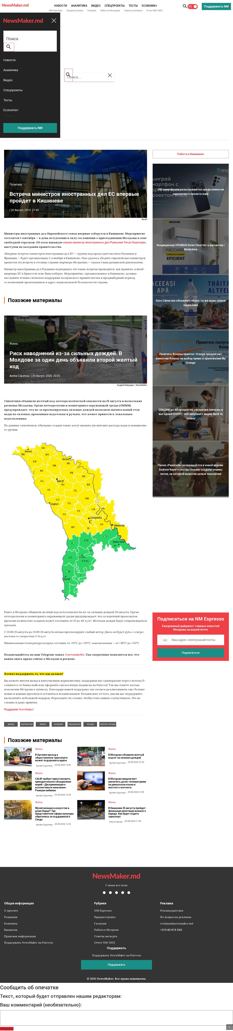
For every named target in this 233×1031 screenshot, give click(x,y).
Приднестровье (75, 10)
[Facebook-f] (104, 892)
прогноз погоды (107, 724)
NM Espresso (55, 10)
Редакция (10, 917)
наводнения (74, 724)
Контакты (10, 923)
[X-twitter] (110, 892)
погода (90, 724)
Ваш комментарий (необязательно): (41, 1005)
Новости (60, 5)
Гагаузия (91, 10)
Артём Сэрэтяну (20, 375)
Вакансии (10, 929)
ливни (43, 724)
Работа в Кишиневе (190, 154)
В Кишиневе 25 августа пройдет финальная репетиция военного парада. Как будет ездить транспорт (127, 812)
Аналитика (79, 5)
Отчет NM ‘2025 (154, 10)
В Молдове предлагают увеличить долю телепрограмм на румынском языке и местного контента (127, 783)
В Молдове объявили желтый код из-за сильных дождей (126, 756)
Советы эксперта (133, 10)
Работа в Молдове (110, 10)
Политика (16, 184)
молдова (58, 724)
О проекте (11, 910)
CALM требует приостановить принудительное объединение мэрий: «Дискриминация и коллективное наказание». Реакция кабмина (53, 784)
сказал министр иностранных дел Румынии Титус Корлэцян (104, 242)
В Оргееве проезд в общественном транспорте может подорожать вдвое (51, 757)
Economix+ (149, 5)
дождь (11, 724)
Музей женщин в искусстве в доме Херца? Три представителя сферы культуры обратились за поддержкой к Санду (54, 814)
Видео (95, 5)
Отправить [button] (6, 1028)
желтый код (27, 724)
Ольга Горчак (115, 822)
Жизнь (14, 343)
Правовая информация (20, 936)
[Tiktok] (122, 892)
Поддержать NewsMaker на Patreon (28, 942)
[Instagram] (116, 892)
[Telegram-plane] (128, 892)
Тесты (133, 5)
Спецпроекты (115, 5)
